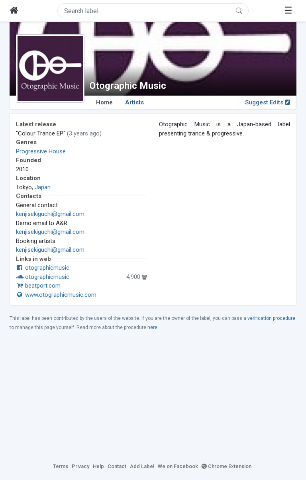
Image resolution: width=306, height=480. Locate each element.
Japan (43, 187)
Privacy (80, 466)
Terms (60, 466)
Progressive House (41, 151)
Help (98, 466)
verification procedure (271, 318)
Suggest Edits (265, 102)
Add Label (142, 466)
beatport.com (42, 285)
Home (104, 102)
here (152, 327)
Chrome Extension (229, 466)
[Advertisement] (153, 396)
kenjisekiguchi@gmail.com (50, 213)
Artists (134, 102)
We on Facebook (178, 466)
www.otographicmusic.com (60, 294)
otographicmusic (46, 267)
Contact (117, 466)
